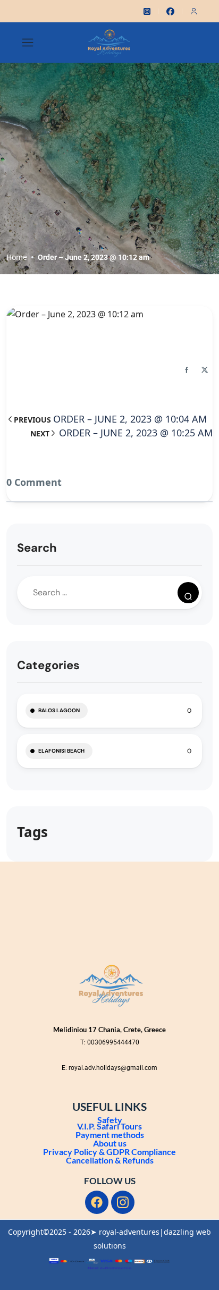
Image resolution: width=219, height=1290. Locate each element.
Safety (109, 1120)
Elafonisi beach (61, 750)
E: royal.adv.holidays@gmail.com (109, 1068)
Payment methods (109, 1134)
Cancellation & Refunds (110, 1160)
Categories (48, 665)
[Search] (188, 592)
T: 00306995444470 (109, 1042)
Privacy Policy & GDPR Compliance (109, 1151)
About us (110, 1143)
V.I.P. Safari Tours (109, 1126)
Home (16, 257)
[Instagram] (122, 1202)
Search (37, 547)
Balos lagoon (59, 710)
